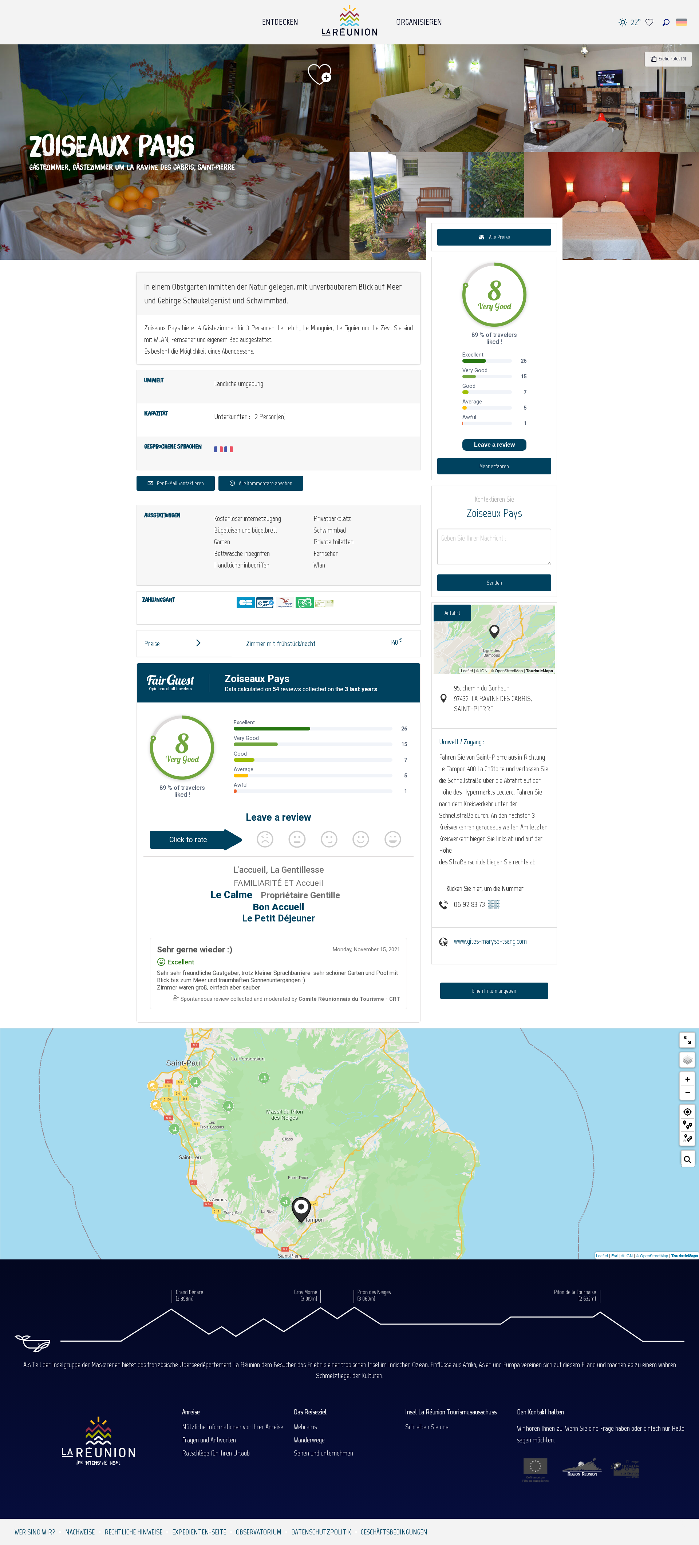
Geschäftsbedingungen (394, 1532)
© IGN (627, 1255)
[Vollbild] (687, 1040)
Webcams (305, 1426)
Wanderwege (309, 1440)
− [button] (687, 1092)
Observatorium (258, 1532)
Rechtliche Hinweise (133, 1532)
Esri (614, 1255)
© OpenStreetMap (652, 1255)
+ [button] (687, 1079)
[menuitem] (280, 20)
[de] (682, 22)
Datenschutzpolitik (321, 1532)
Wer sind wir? (35, 1532)
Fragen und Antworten (209, 1440)
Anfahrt (452, 612)
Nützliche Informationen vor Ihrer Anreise (232, 1426)
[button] (666, 22)
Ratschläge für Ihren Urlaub (216, 1453)
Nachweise (80, 1532)
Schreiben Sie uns (426, 1426)
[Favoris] (650, 22)
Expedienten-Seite (199, 1532)
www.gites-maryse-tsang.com (490, 941)
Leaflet (602, 1255)
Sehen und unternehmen (323, 1453)
